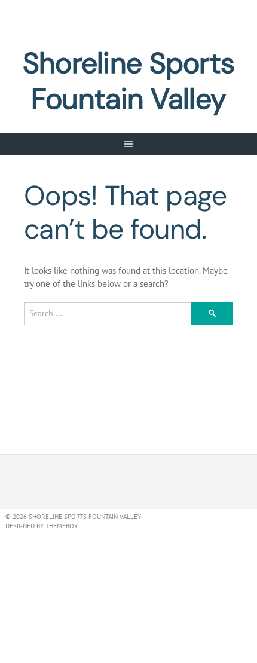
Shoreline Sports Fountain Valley (128, 81)
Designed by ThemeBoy (41, 526)
